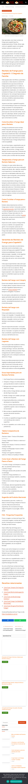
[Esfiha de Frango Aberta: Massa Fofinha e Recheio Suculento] (14, 673)
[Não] (26, 778)
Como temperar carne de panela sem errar (18, 750)
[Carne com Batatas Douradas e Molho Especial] (6, 767)
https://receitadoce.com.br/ (9, 614)
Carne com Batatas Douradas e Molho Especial (18, 766)
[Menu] (2, 2)
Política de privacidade (16, 781)
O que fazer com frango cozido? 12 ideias (17, 758)
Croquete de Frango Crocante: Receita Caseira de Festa (12, 708)
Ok (8, 781)
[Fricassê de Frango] (15, 2)
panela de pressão (8, 209)
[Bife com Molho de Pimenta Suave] (6, 736)
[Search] (26, 2)
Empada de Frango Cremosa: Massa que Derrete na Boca (12, 657)
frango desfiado (12, 289)
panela (24, 215)
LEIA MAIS (5, 661)
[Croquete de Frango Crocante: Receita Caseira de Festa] (14, 698)
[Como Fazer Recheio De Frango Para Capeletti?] (14, 26)
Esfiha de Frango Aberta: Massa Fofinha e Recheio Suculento (12, 683)
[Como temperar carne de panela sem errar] (6, 752)
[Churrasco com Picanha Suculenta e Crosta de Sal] (6, 744)
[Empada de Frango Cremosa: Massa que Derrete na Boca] (14, 647)
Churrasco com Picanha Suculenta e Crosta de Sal (18, 743)
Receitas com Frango (9, 6)
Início (3, 6)
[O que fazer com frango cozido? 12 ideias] (6, 759)
